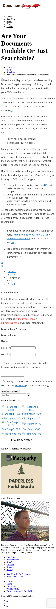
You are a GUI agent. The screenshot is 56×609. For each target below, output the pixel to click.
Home (9, 16)
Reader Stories (13, 560)
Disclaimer (11, 586)
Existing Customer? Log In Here (21, 591)
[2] (45, 185)
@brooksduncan (10, 322)
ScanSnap (11, 562)
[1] (11, 110)
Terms (9, 584)
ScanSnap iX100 (31, 429)
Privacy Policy (13, 589)
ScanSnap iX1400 (31, 413)
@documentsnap (24, 318)
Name (5, 341)
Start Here (11, 19)
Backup (10, 569)
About (9, 21)
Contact (10, 26)
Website (5, 354)
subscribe (20, 385)
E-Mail (5, 347)
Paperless (11, 557)
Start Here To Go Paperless (18, 574)
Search (11, 284)
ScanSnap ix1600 (11, 413)
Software (10, 564)
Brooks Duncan (11, 273)
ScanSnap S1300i (11, 429)
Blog (9, 24)
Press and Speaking (15, 577)
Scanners (10, 567)
